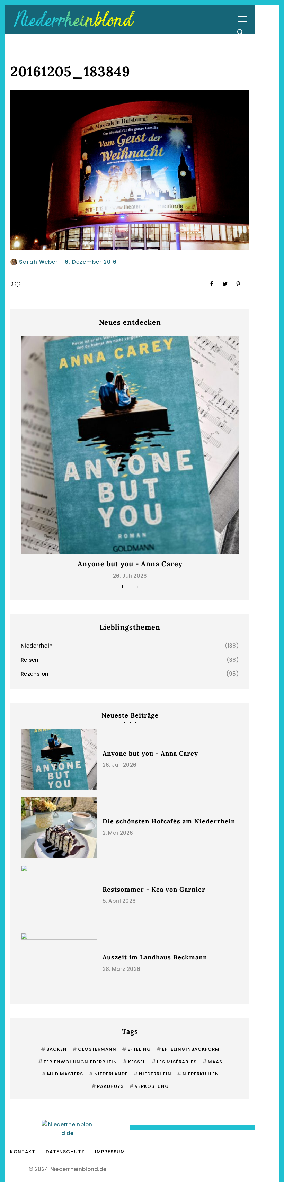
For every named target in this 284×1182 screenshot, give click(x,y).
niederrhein (152, 1074)
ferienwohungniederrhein (77, 1061)
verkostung (149, 1086)
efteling (136, 1049)
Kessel (134, 1061)
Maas (212, 1061)
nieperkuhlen (198, 1074)
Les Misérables (174, 1061)
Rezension (35, 673)
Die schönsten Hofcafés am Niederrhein (169, 821)
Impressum (110, 1151)
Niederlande (108, 1074)
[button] (122, 586)
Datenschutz (65, 1151)
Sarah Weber (38, 261)
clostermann (94, 1049)
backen (54, 1049)
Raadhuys (107, 1086)
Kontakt (22, 1151)
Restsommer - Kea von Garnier (154, 889)
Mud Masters (62, 1074)
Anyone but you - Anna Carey (130, 563)
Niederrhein (37, 645)
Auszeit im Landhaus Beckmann (155, 957)
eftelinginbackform (188, 1049)
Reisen (30, 660)
